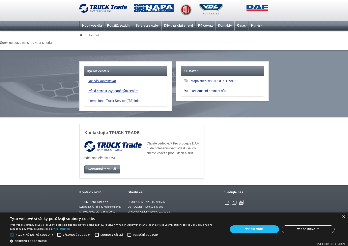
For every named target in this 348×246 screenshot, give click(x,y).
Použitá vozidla (118, 25)
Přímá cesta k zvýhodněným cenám (113, 91)
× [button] (343, 216)
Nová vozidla (92, 25)
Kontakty (225, 25)
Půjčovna (205, 25)
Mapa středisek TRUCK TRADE (214, 81)
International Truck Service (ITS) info (114, 101)
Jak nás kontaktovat (102, 81)
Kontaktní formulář (102, 169)
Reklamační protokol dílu (208, 91)
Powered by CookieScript (330, 243)
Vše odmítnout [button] (308, 229)
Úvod (80, 34)
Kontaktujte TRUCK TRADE (112, 132)
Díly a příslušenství (178, 25)
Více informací (61, 228)
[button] (116, 241)
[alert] (174, 229)
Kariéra (256, 25)
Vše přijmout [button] (254, 229)
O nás (241, 25)
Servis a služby (147, 25)
